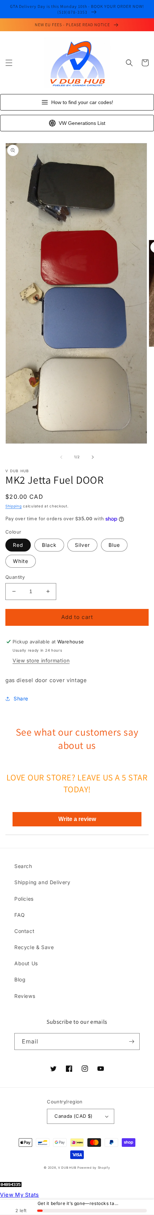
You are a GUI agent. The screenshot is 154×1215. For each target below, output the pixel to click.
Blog (19, 979)
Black (49, 545)
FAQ (19, 915)
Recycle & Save (34, 947)
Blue (114, 545)
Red (18, 545)
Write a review (77, 819)
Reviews (24, 996)
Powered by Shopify (93, 1167)
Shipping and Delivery (42, 882)
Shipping (13, 506)
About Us (26, 963)
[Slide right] (93, 457)
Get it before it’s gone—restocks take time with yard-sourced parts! (79, 1203)
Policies (24, 899)
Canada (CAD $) (73, 1116)
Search (23, 866)
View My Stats (19, 1194)
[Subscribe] (131, 1041)
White (20, 561)
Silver (82, 545)
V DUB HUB (67, 1167)
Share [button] (21, 698)
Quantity (15, 577)
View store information (41, 660)
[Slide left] (61, 457)
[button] (9, 63)
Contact (24, 931)
